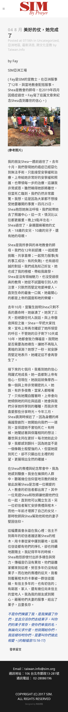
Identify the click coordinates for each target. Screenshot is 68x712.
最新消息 (28, 45)
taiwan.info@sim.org (39, 669)
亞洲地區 (14, 45)
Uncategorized (48, 40)
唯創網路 (39, 704)
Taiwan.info (16, 49)
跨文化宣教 (44, 45)
